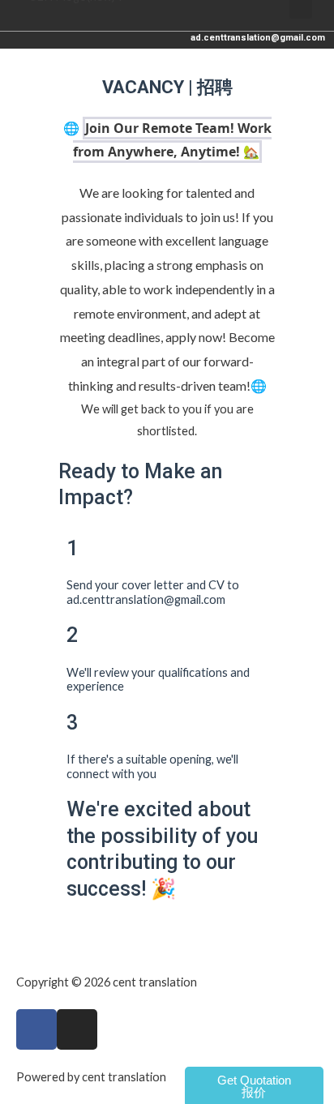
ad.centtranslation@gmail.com (258, 37)
